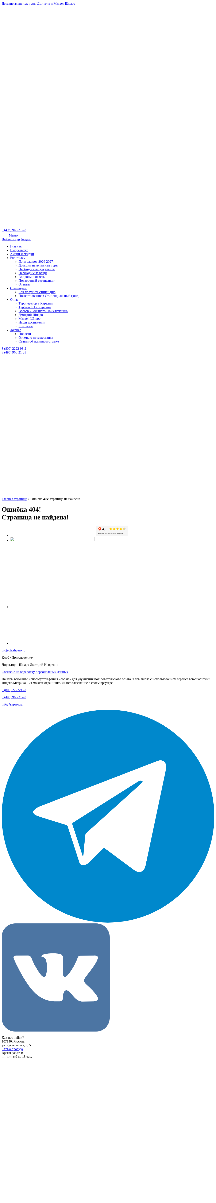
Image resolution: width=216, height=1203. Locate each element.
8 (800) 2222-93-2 (14, 348)
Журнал (15, 330)
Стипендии (18, 288)
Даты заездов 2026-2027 (36, 261)
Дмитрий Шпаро (31, 315)
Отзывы (24, 284)
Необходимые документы (37, 269)
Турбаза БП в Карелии (35, 307)
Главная (16, 246)
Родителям (18, 258)
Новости (25, 334)
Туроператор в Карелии (36, 303)
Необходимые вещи (33, 273)
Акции (26, 239)
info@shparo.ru (12, 704)
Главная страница (14, 499)
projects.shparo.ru (13, 650)
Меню (13, 235)
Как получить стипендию (37, 292)
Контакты (26, 326)
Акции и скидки (22, 254)
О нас (14, 299)
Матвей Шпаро (29, 318)
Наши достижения (32, 322)
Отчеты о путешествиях (36, 337)
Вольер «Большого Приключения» (43, 311)
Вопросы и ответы (32, 277)
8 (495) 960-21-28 (14, 230)
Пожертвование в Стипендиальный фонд (48, 296)
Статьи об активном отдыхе (39, 341)
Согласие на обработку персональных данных (35, 672)
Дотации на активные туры (38, 265)
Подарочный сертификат (37, 280)
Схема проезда (12, 1049)
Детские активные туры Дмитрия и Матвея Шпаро (38, 3)
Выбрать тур (11, 239)
